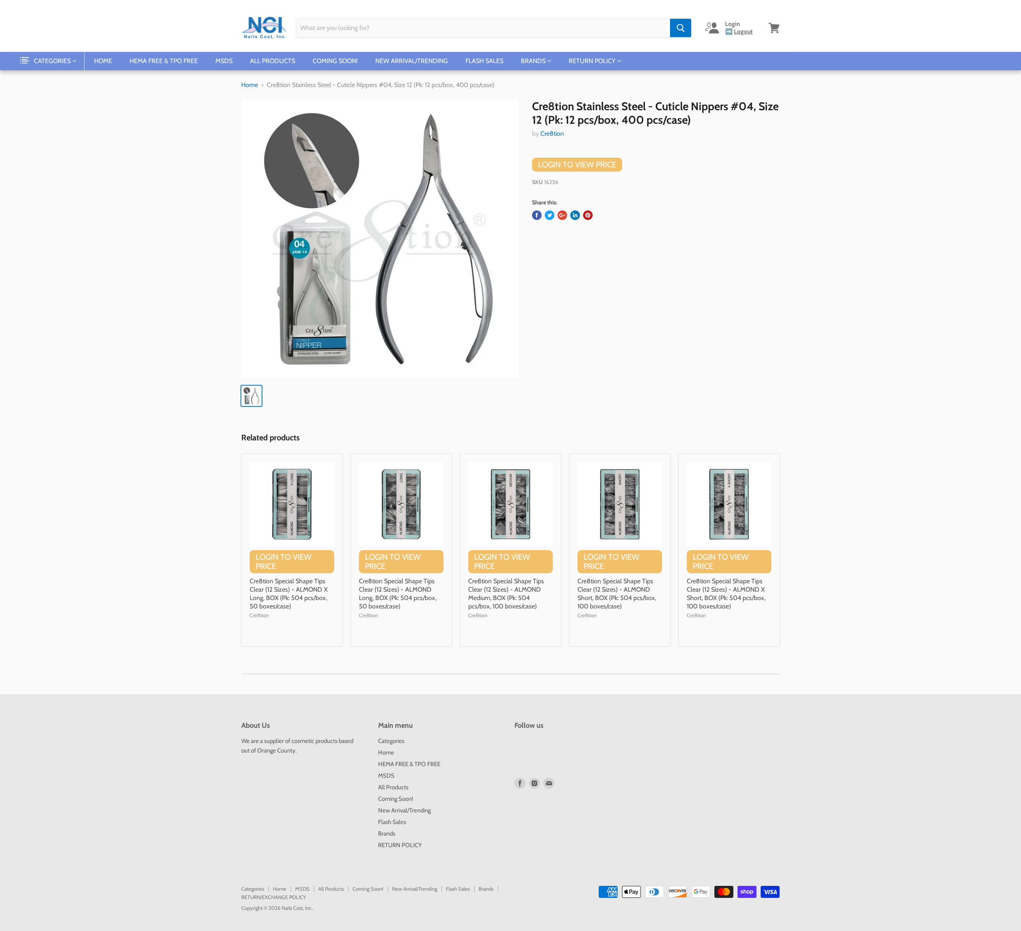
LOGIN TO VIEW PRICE (577, 164)
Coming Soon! (335, 61)
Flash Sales (484, 61)
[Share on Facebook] (537, 215)
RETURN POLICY (593, 61)
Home (103, 61)
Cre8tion (552, 133)
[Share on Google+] (562, 215)
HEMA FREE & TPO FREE (164, 61)
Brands (534, 61)
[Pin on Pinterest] (588, 215)
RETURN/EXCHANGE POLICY (273, 897)
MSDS (224, 61)
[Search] (680, 28)
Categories (53, 61)
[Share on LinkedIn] (575, 215)
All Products (272, 61)
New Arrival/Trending (411, 61)
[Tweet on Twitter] (549, 215)
